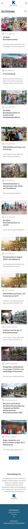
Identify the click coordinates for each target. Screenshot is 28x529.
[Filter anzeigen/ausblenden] (25, 11)
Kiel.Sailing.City (14, 521)
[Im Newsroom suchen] (26, 3)
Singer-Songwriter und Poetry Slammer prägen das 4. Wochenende (14, 442)
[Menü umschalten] (2, 3)
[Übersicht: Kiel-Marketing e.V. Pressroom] (13, 3)
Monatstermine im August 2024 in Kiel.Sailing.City (12, 258)
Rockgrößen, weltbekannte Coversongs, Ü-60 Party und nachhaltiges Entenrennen (13, 369)
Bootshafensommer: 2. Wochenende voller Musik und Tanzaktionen (12, 186)
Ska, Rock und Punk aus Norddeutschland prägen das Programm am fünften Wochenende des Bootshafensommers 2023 (13, 408)
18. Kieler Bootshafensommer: (10, 38)
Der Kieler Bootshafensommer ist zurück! (11, 222)
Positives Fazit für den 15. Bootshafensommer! (12, 331)
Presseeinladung (9, 74)
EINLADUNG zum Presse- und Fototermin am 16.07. (14, 295)
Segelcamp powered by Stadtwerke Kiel (14, 523)
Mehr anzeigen (14, 458)
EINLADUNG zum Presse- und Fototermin (14, 148)
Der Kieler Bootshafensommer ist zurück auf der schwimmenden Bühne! (11, 113)
